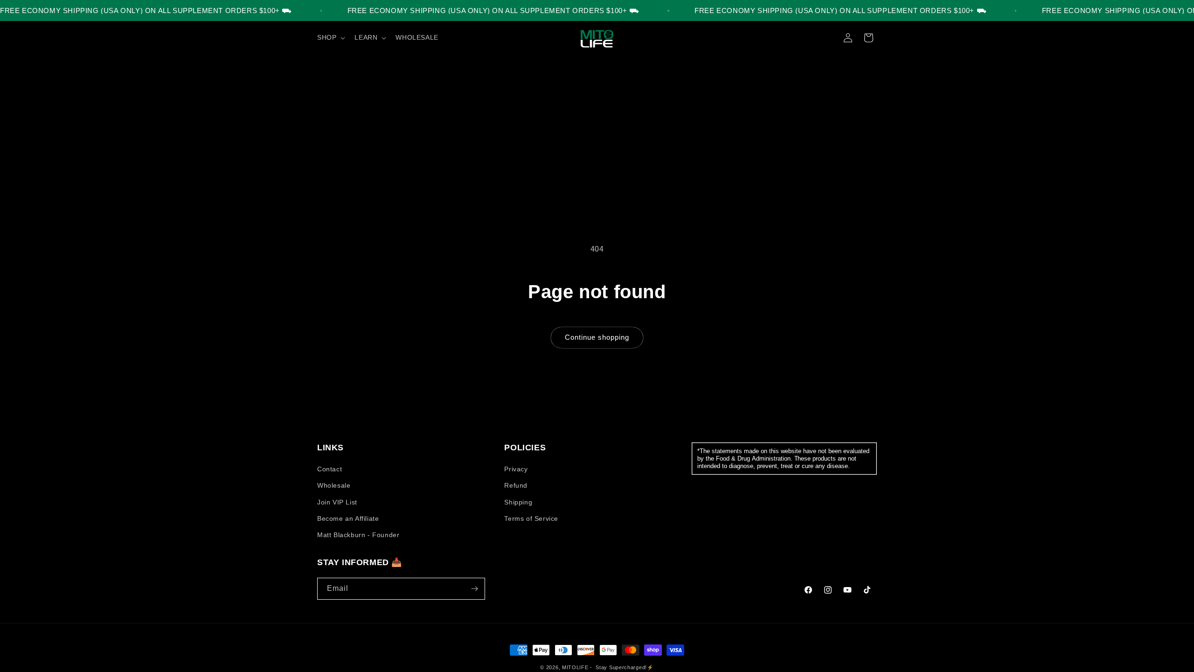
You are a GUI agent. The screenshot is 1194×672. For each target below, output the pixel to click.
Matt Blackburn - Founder (358, 535)
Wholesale (333, 485)
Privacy (516, 469)
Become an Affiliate (348, 518)
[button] (330, 37)
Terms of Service (531, 518)
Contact (329, 469)
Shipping (518, 502)
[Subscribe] (474, 589)
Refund (516, 485)
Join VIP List (337, 502)
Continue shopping (597, 337)
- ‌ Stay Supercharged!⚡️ (621, 667)
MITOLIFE (575, 667)
